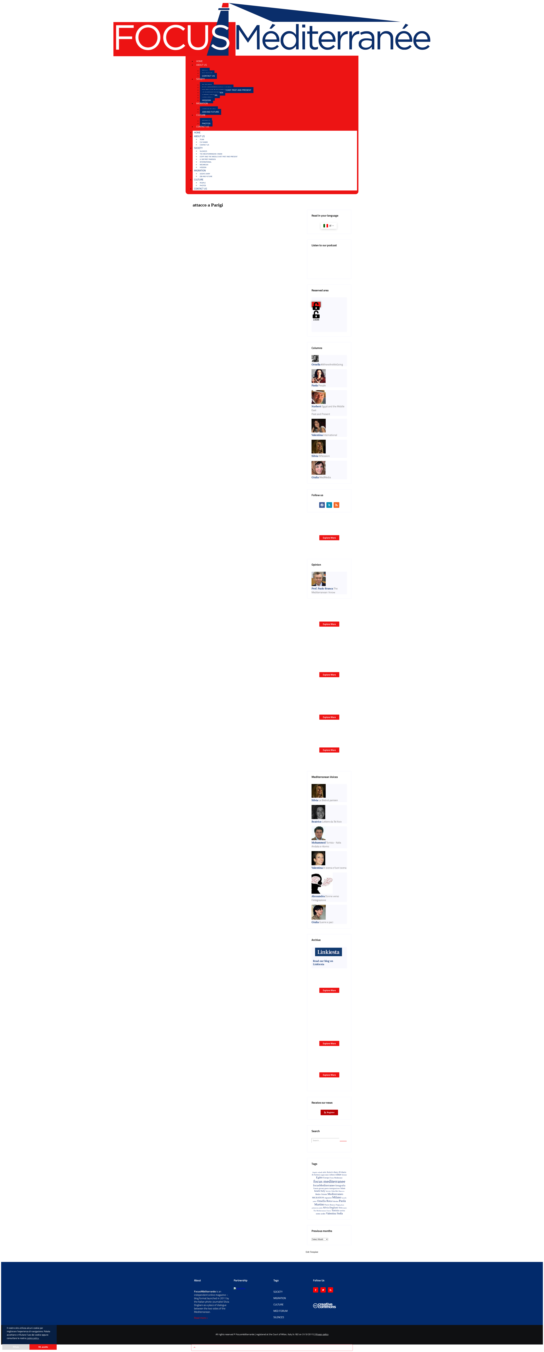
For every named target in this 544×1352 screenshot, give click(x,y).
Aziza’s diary (205, 173)
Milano (336, 1197)
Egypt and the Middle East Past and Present (226, 90)
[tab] (316, 304)
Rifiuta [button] (16, 1346)
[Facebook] (187, 14)
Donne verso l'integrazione (325, 898)
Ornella (316, 364)
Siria (341, 1208)
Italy (323, 1191)
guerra (326, 1188)
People (203, 182)
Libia (333, 1191)
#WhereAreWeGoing (332, 364)
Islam (342, 1188)
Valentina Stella (334, 1213)
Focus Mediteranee (336, 1178)
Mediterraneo (335, 1194)
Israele (317, 1191)
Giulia (315, 477)
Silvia (315, 456)
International (206, 162)
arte (324, 1172)
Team (202, 139)
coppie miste (324, 1175)
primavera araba (317, 1208)
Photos (206, 123)
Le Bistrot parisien (208, 159)
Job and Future (210, 112)
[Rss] (197, 14)
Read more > (201, 1318)
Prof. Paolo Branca (322, 588)
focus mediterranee (329, 1181)
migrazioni (328, 1198)
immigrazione (334, 1188)
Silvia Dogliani (330, 1207)
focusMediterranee (324, 1185)
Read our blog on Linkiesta (323, 962)
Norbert (316, 406)
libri (336, 1191)
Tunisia (335, 1210)
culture (338, 1174)
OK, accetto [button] (43, 1346)
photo (342, 1205)
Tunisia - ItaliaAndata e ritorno (326, 844)
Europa (326, 1178)
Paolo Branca (330, 1205)
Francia (315, 1188)
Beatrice (317, 821)
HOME (199, 61)
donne (344, 1175)
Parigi (338, 1205)
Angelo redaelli (317, 1172)
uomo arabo (320, 1214)
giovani (321, 1188)
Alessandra (318, 896)
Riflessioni (324, 456)
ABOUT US (201, 65)
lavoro (328, 1191)
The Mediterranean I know (211, 154)
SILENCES (203, 151)
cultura (332, 1175)
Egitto (319, 1177)
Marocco (341, 1191)
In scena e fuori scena (334, 868)
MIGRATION (202, 103)
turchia (342, 1211)
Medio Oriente (321, 1194)
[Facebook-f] (315, 1289)
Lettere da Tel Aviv (332, 821)
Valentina (317, 435)
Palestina (335, 1201)
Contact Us (208, 76)
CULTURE (200, 115)
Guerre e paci (326, 922)
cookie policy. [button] (33, 1338)
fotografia (340, 1185)
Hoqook (206, 100)
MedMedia (204, 164)
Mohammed (319, 842)
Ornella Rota (324, 1200)
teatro (345, 1208)
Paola (315, 385)
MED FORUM (280, 1311)
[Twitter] (323, 1289)
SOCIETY (200, 79)
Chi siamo (204, 142)
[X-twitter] (192, 14)
